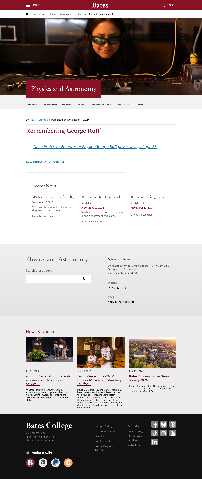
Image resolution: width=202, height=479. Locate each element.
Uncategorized (54, 161)
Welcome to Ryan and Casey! (100, 200)
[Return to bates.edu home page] (29, 14)
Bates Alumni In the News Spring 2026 (149, 378)
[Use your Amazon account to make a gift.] (43, 462)
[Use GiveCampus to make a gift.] (68, 462)
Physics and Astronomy (61, 14)
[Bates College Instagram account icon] (163, 433)
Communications (105, 431)
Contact (139, 104)
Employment (102, 441)
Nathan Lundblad (39, 119)
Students (66, 104)
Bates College (49, 425)
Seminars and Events (101, 104)
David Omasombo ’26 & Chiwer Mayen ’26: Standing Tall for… (99, 380)
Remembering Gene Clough (148, 200)
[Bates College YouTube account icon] (172, 433)
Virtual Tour (135, 445)
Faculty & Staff (50, 104)
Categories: (34, 161)
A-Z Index (133, 426)
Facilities (81, 104)
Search (171, 5)
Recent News (123, 104)
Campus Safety (104, 426)
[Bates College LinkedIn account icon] (155, 442)
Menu (35, 5)
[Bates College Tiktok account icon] (155, 433)
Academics (39, 14)
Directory (100, 436)
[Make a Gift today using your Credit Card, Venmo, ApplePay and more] (30, 462)
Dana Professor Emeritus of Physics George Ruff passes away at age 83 (95, 146)
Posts (80, 14)
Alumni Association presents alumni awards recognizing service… (48, 380)
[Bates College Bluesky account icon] (163, 424)
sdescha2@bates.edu (122, 301)
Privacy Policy (135, 431)
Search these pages (39, 270)
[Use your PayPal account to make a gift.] (55, 462)
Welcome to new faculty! (54, 197)
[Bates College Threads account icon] (172, 424)
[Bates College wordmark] (100, 5)
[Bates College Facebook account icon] (155, 424)
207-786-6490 (117, 287)
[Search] (84, 278)
